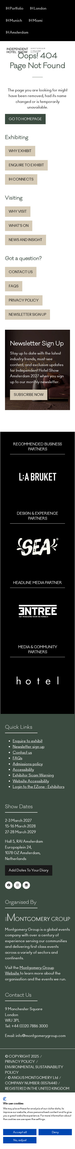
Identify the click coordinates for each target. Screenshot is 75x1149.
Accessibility (23, 769)
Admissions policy (28, 763)
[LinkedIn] (26, 885)
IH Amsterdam (17, 32)
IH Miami (35, 20)
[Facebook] (8, 885)
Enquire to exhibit (27, 741)
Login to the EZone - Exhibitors (38, 786)
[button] (66, 50)
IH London (38, 8)
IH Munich (14, 20)
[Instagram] (17, 885)
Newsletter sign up (28, 746)
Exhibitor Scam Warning (33, 775)
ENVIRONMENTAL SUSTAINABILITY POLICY (34, 1070)
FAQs (17, 758)
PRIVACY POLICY (20, 1061)
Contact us (22, 752)
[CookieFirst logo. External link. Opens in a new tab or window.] (4, 1099)
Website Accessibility (31, 781)
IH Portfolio (14, 8)
